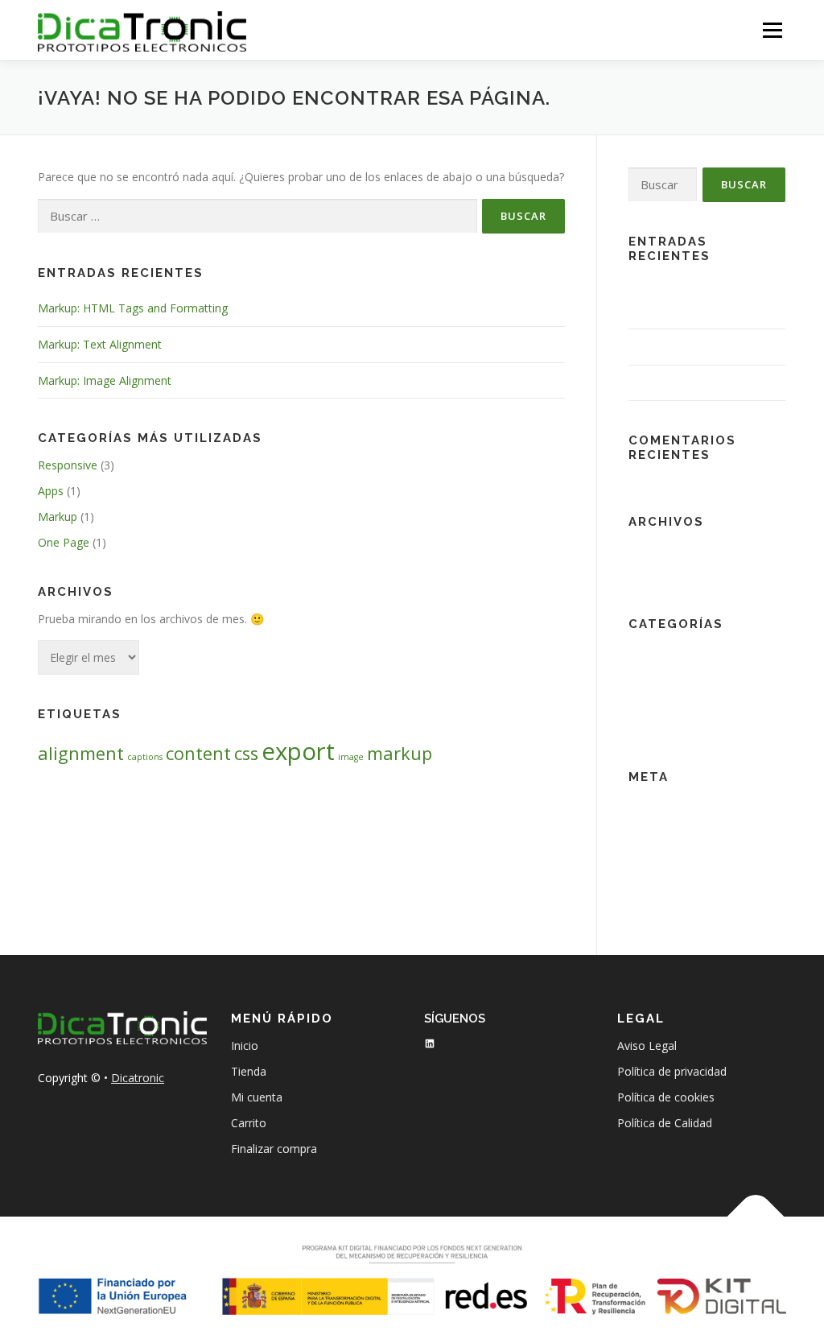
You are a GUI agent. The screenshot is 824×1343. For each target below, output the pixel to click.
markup (399, 753)
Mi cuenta (256, 1097)
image (351, 756)
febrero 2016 (662, 548)
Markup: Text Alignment (100, 344)
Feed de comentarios (684, 855)
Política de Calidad (664, 1122)
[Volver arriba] (756, 1217)
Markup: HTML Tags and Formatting (133, 308)
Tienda (248, 1071)
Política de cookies (666, 1097)
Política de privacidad (672, 1071)
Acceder (649, 804)
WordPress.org (667, 881)
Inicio (244, 1045)
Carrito (248, 1122)
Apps (51, 490)
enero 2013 (658, 574)
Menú (772, 30)
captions (145, 756)
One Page (63, 542)
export (298, 751)
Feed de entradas (673, 829)
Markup (57, 516)
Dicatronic (137, 1077)
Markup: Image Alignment (104, 380)
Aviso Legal (647, 1045)
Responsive (67, 465)
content (198, 753)
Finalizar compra (274, 1148)
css (246, 753)
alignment (81, 753)
